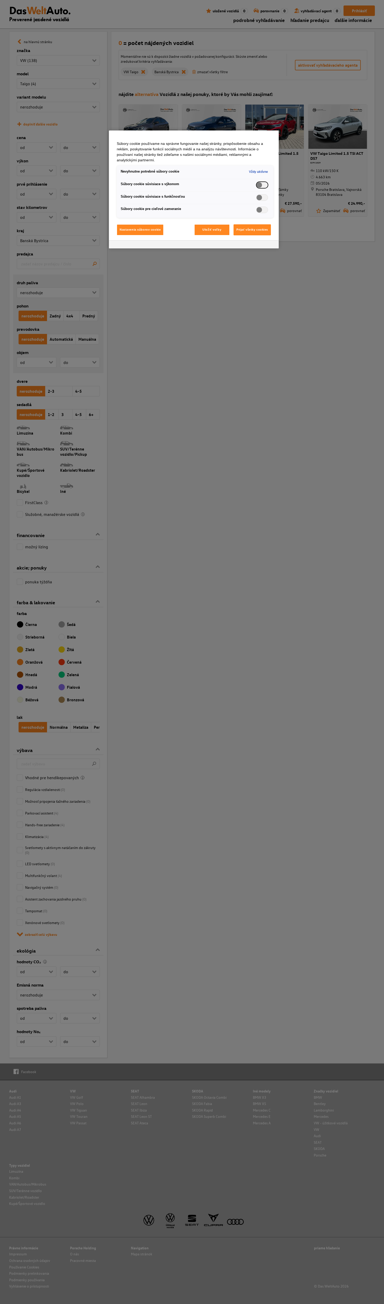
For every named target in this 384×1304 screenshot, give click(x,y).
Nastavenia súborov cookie (140, 229)
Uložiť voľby (211, 229)
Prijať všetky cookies (252, 229)
